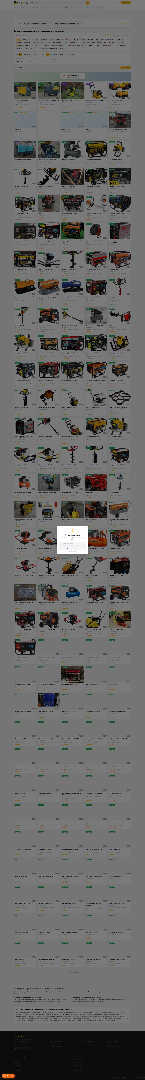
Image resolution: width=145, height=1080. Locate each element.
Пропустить (72, 551)
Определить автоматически (73, 548)
